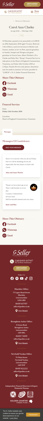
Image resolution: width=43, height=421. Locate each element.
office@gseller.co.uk (22, 306)
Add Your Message (13, 147)
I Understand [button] (33, 414)
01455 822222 (21, 369)
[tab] (7, 132)
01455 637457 (22, 304)
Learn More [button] (14, 418)
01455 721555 (21, 336)
